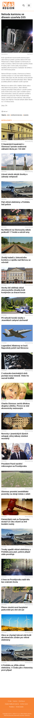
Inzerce (15, 701)
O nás (9, 701)
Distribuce (22, 701)
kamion (26, 115)
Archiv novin (24, 704)
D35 (8, 115)
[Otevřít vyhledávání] (23, 5)
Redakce (12, 707)
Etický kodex (19, 707)
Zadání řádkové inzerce (12, 704)
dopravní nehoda (16, 115)
